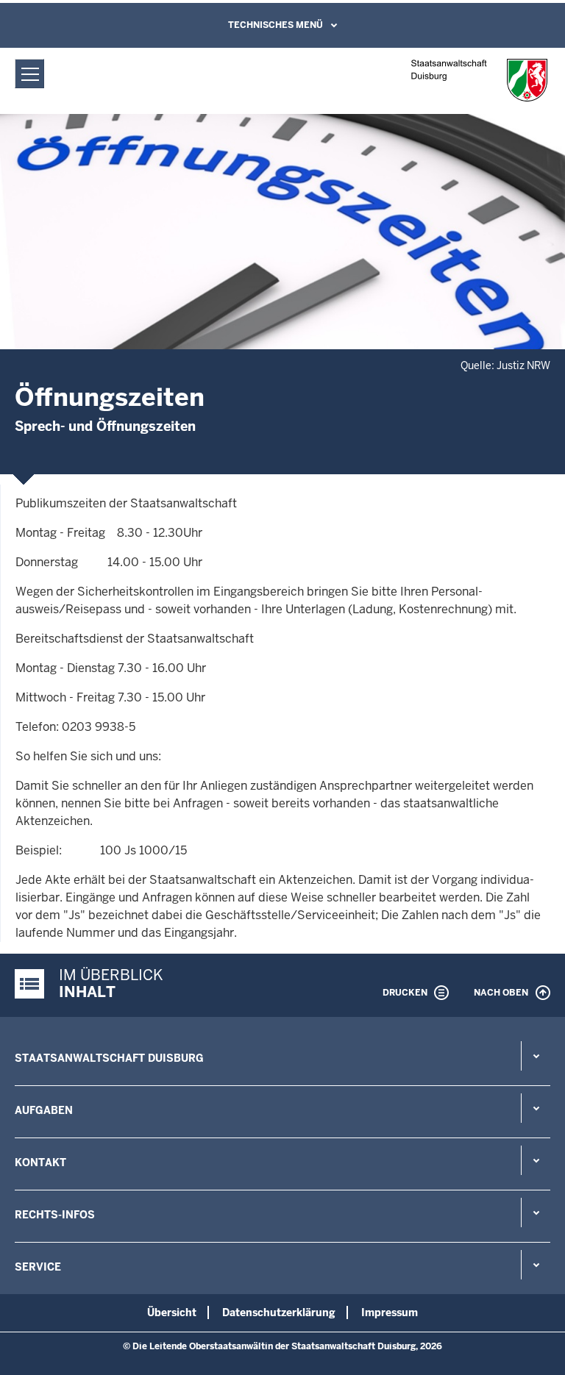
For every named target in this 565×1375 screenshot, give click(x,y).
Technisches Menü (275, 25)
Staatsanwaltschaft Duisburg (109, 1058)
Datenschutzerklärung (278, 1312)
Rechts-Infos (55, 1214)
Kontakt (40, 1162)
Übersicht (171, 1312)
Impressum (389, 1312)
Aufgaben (44, 1110)
